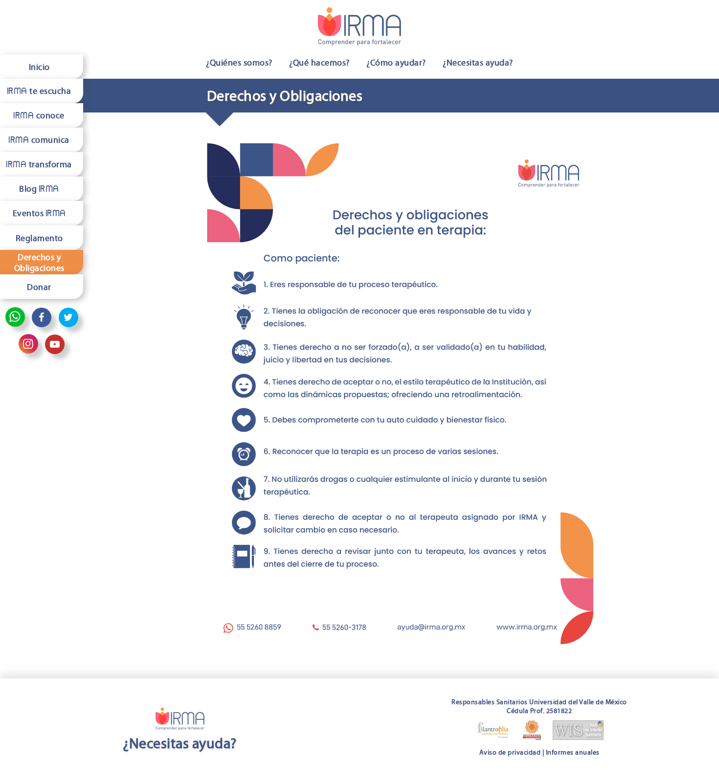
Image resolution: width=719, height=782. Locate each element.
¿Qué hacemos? (319, 62)
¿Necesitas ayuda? (478, 62)
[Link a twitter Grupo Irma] (68, 317)
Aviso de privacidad (510, 752)
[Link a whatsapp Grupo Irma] (15, 317)
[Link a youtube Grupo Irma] (55, 344)
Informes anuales (573, 752)
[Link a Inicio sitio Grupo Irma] (359, 28)
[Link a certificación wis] (578, 731)
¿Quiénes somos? (239, 62)
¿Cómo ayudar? (396, 62)
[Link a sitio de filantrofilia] (493, 731)
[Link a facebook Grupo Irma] (41, 317)
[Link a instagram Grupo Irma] (28, 344)
